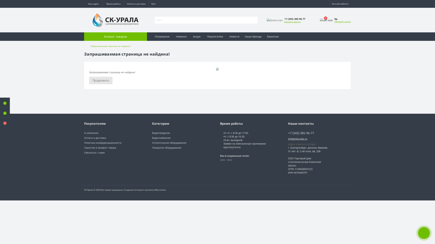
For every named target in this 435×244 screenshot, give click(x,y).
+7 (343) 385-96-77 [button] (301, 133)
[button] (113, 4)
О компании (91, 133)
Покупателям (215, 36)
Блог (153, 3)
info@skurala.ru (297, 138)
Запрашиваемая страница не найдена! (110, 46)
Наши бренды (253, 36)
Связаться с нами (94, 152)
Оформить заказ (342, 21)
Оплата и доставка (136, 3)
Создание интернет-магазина (139, 189)
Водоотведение (161, 133)
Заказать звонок (292, 21)
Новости (234, 36)
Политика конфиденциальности (102, 142)
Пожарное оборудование (166, 147)
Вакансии (273, 36)
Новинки (181, 36)
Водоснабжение (161, 137)
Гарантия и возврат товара (100, 147)
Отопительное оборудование (169, 142)
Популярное (162, 36)
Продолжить (101, 80)
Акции (197, 36)
